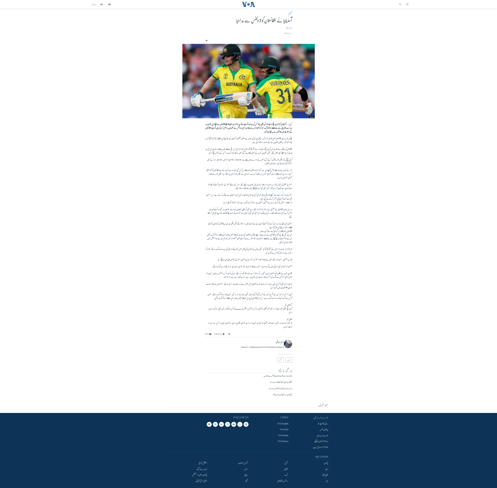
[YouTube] (109, 4)
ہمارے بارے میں (322, 435)
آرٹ (286, 475)
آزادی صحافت (242, 463)
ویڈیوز (245, 475)
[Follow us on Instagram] (227, 424)
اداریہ (245, 469)
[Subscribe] (209, 424)
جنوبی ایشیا (325, 475)
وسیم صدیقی (289, 28)
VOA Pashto (283, 435)
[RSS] (221, 424)
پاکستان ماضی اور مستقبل (199, 475)
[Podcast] (215, 424)
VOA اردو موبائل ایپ (320, 447)
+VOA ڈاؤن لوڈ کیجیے (321, 441)
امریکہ (326, 469)
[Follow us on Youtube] (233, 424)
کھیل (290, 13)
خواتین (286, 469)
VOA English (282, 424)
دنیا (327, 481)
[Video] (101, 4)
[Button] (206, 40)
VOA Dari (284, 429)
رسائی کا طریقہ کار (322, 424)
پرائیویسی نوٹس (324, 429)
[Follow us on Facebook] (246, 424)
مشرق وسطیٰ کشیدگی (201, 481)
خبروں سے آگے (202, 469)
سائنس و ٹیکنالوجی (282, 481)
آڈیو (246, 481)
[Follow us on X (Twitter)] (239, 424)
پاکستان (326, 463)
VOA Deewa (283, 441)
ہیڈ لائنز (94, 4)
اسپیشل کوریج (203, 463)
